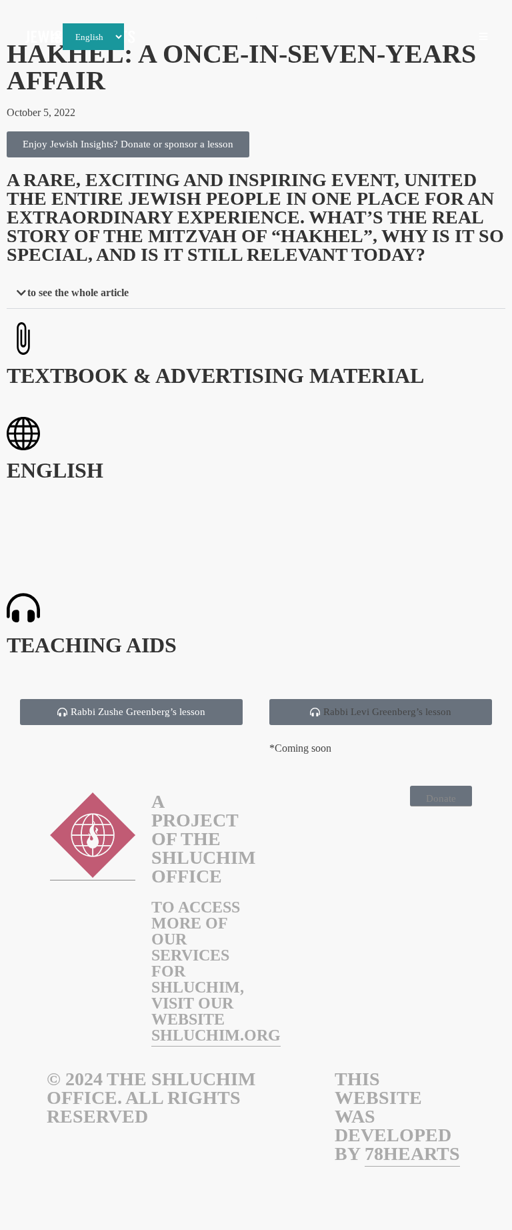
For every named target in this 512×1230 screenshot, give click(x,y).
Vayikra (332, 37)
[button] (256, 293)
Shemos (280, 37)
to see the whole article (78, 292)
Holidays (169, 37)
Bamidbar (387, 37)
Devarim (443, 37)
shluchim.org (216, 1035)
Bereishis (226, 37)
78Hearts (412, 1153)
